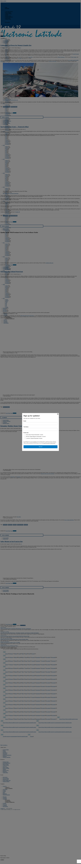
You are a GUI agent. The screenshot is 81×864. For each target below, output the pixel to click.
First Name (26, 426)
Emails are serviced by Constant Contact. (49, 443)
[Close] (58, 414)
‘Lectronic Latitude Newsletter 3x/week (34, 438)
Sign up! (40, 446)
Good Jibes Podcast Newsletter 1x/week (34, 434)
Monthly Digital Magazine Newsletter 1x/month (36, 436)
